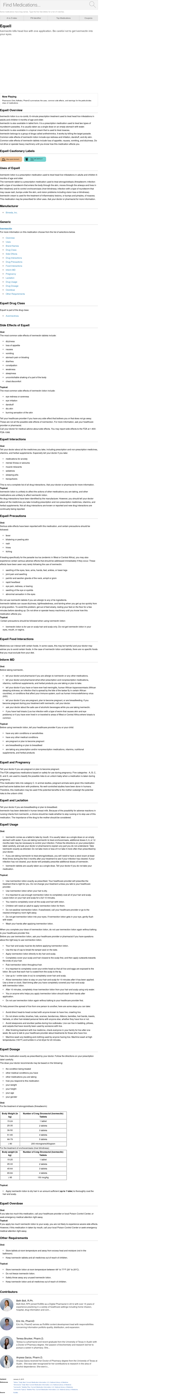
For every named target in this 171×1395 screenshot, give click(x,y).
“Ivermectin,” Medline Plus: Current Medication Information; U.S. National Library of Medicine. (43, 1387)
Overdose (10, 289)
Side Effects (11, 253)
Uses (8, 241)
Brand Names (12, 245)
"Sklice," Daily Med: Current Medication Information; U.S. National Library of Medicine (40, 1382)
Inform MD (10, 269)
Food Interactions (14, 265)
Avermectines (12, 315)
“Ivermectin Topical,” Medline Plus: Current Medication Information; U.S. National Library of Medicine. (45, 1389)
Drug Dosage (12, 285)
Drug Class (11, 249)
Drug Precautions (14, 261)
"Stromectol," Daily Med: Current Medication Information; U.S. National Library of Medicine (42, 1385)
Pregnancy (11, 273)
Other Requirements (15, 293)
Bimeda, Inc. (12, 212)
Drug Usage (11, 281)
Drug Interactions (14, 257)
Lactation (10, 277)
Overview (10, 237)
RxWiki (15, 1392)
